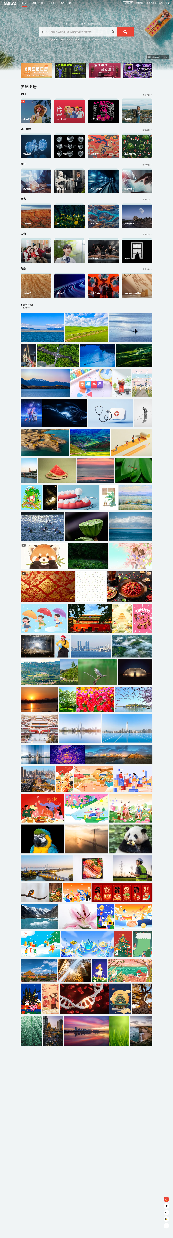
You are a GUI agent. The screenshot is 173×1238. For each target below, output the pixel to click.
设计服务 (140, 3)
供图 (161, 3)
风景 (97, 40)
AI (102, 40)
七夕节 (69, 40)
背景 (121, 40)
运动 (108, 40)
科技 (84, 40)
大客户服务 (151, 3)
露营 (77, 40)
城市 (115, 40)
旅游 (90, 40)
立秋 (62, 40)
